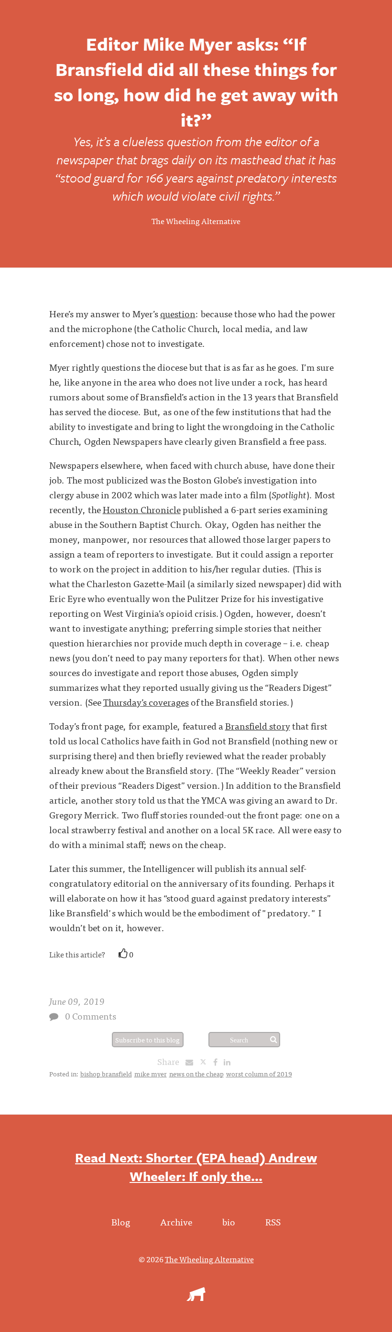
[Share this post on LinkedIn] (229, 1061)
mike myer (150, 1073)
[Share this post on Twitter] (206, 1061)
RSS (273, 1221)
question (178, 313)
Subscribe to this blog (147, 1039)
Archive (176, 1221)
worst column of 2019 (259, 1073)
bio (228, 1221)
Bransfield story (257, 725)
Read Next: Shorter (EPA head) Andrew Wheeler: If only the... (196, 1166)
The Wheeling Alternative (196, 221)
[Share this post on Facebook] (217, 1061)
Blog (120, 1221)
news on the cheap (196, 1073)
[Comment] (53, 1016)
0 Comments (90, 1015)
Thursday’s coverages (146, 701)
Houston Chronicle (142, 509)
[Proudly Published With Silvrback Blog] (196, 1297)
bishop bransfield (106, 1073)
